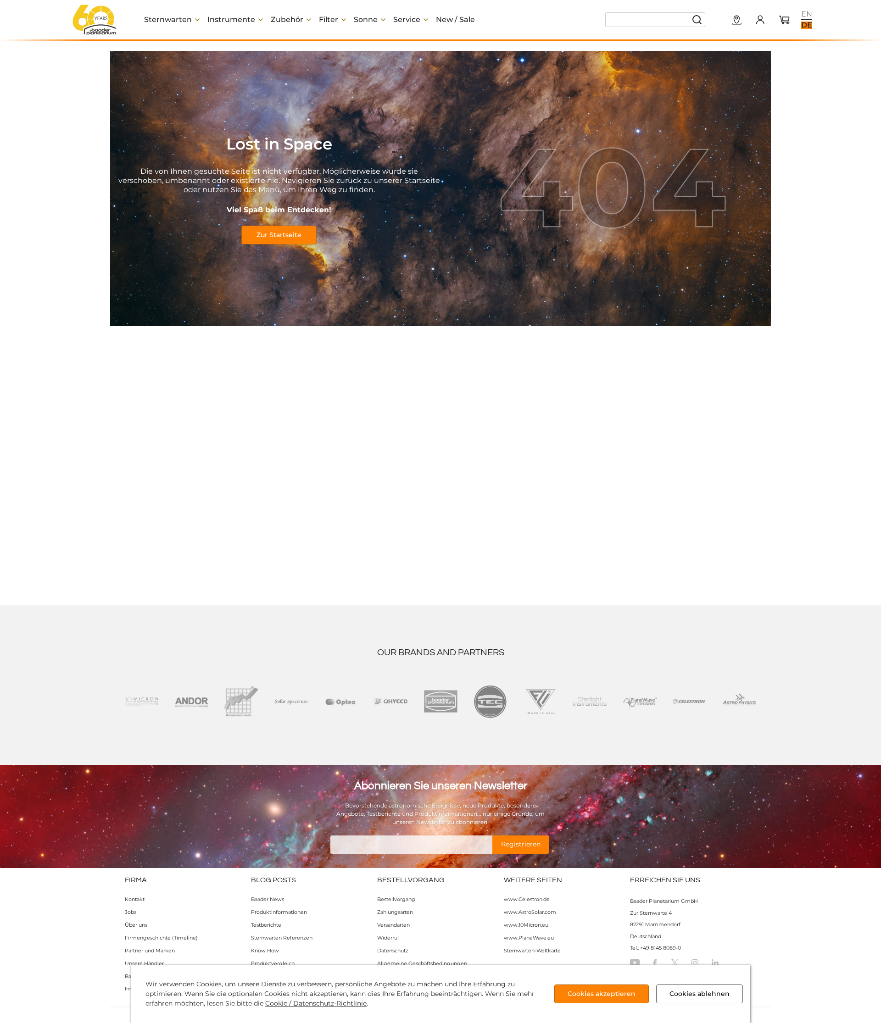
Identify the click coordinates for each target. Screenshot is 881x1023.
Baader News (267, 899)
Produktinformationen (279, 912)
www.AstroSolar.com (530, 912)
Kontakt (135, 899)
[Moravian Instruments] (241, 701)
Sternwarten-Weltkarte (532, 950)
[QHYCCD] (390, 701)
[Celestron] (689, 701)
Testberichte (266, 925)
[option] (806, 14)
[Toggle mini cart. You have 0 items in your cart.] (785, 21)
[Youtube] (635, 962)
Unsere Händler (144, 963)
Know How (265, 950)
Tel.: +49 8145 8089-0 (655, 948)
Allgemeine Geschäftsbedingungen (422, 963)
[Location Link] (736, 21)
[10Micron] (141, 701)
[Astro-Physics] (739, 701)
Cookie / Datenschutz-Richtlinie (316, 1003)
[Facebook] (654, 962)
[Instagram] (695, 962)
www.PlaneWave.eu (529, 938)
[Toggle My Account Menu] (760, 20)
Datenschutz (392, 950)
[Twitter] (675, 962)
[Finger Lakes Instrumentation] (540, 701)
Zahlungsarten (395, 912)
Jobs (130, 912)
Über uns (136, 925)
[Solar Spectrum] (291, 701)
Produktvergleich (273, 963)
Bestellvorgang (396, 899)
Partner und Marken (150, 950)
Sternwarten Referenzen (281, 938)
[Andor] (191, 701)
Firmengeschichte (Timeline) (161, 938)
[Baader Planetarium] (94, 19)
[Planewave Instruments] (640, 701)
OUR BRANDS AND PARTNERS (440, 652)
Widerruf (388, 938)
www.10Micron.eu (526, 925)
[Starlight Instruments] (590, 701)
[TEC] (490, 701)
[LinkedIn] (715, 962)
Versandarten (393, 925)
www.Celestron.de (527, 899)
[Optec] (340, 701)
